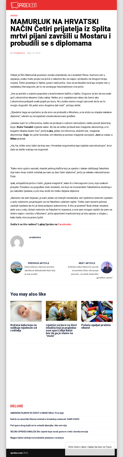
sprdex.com (16, 453)
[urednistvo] (17, 242)
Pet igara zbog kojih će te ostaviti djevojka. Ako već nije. (38, 425)
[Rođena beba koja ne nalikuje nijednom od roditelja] (26, 311)
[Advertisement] (61, 65)
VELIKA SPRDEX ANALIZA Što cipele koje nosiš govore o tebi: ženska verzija (49, 431)
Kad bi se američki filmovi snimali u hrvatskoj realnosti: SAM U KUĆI (44, 419)
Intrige (14, 15)
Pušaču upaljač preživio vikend (96, 326)
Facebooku (64, 224)
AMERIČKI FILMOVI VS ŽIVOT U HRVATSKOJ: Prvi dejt (37, 413)
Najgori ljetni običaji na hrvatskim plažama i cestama (37, 438)
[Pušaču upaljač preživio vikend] (97, 311)
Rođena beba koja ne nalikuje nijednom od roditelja (23, 327)
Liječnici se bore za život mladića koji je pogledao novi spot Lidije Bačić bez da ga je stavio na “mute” (61, 330)
